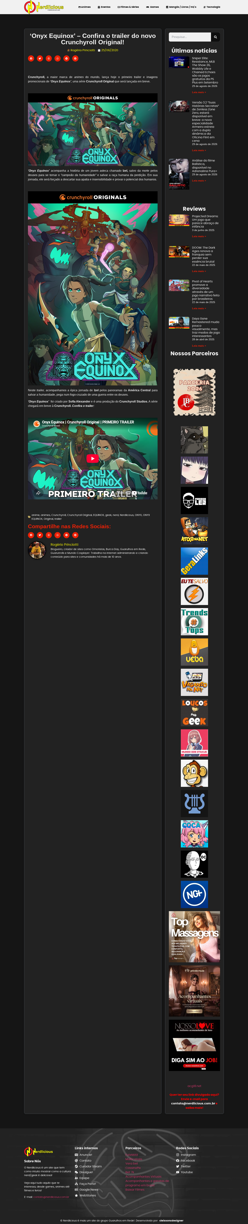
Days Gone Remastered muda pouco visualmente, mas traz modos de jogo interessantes (206, 327)
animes (45, 515)
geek (108, 515)
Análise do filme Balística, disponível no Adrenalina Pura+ (204, 165)
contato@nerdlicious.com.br (51, 1197)
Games (154, 7)
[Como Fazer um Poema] (194, 804)
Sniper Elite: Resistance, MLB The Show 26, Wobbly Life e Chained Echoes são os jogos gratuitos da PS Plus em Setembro (205, 70)
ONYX (138, 515)
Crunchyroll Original (79, 515)
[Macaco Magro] (194, 774)
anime (36, 515)
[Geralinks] (194, 561)
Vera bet (131, 1163)
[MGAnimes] (194, 471)
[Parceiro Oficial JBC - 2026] (194, 391)
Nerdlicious (127, 515)
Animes (86, 7)
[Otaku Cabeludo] (194, 865)
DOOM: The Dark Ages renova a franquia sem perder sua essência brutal (203, 255)
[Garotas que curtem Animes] (194, 834)
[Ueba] (194, 652)
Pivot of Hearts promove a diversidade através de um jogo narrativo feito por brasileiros (205, 290)
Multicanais (133, 1159)
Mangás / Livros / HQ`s (182, 7)
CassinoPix (133, 1168)
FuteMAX (131, 1155)
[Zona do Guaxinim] (194, 440)
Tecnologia (213, 7)
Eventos (105, 7)
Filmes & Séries (129, 7)
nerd (116, 515)
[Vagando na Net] (194, 683)
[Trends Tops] (194, 622)
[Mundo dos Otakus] (194, 743)
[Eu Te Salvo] (194, 592)
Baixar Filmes (134, 1190)
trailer (58, 519)
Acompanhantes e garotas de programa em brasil (147, 1183)
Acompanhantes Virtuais (143, 1176)
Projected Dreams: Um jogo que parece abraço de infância (205, 221)
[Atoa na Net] (194, 531)
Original (48, 519)
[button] (31, 58)
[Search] (215, 37)
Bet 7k (129, 1172)
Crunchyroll (58, 515)
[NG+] (194, 895)
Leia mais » (199, 92)
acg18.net (194, 1086)
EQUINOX (98, 515)
